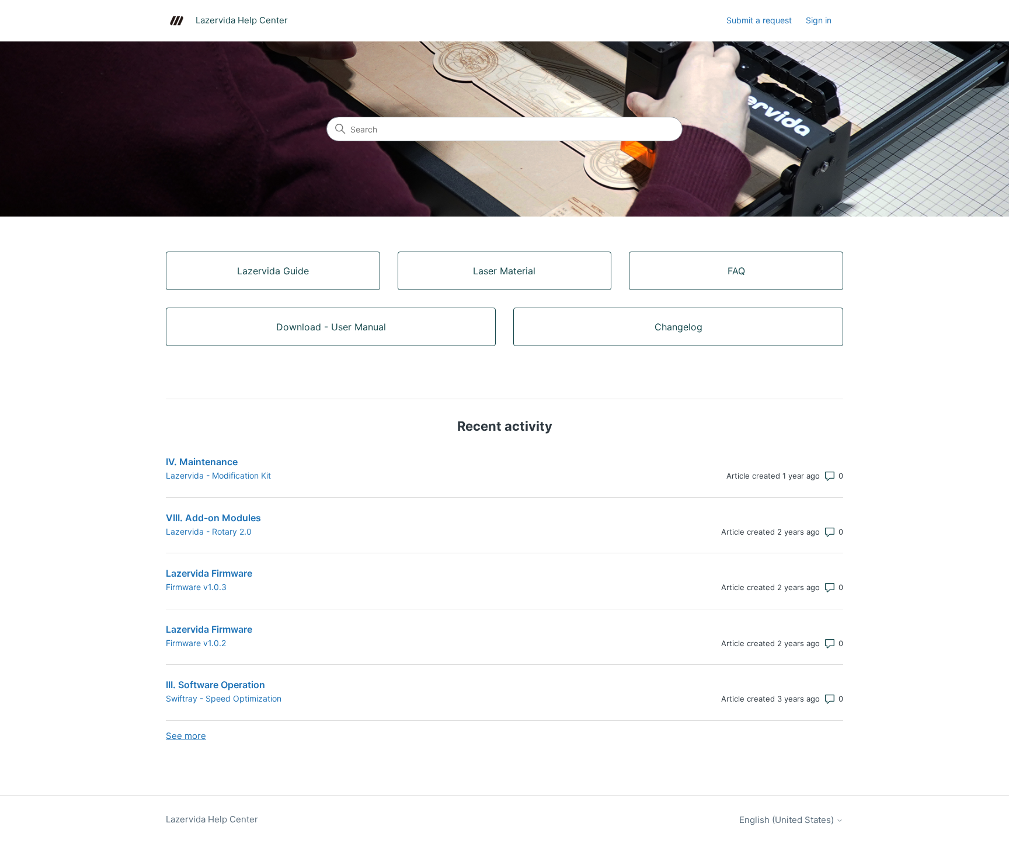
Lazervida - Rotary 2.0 (209, 531)
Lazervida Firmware (209, 573)
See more (186, 735)
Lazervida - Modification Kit (218, 475)
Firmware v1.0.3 (196, 587)
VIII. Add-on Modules (213, 518)
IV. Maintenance (202, 462)
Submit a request (759, 20)
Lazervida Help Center (212, 819)
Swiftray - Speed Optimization (223, 698)
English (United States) (787, 820)
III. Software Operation (215, 684)
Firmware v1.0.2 (196, 643)
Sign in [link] (818, 20)
